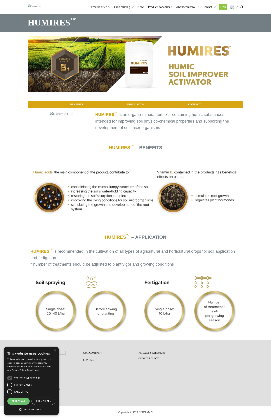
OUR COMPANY (92, 352)
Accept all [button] (18, 401)
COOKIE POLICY (148, 358)
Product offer (99, 6)
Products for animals (160, 6)
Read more (33, 370)
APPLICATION (135, 104)
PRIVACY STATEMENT (152, 352)
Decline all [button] (43, 401)
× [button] (54, 350)
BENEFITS (76, 104)
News (140, 6)
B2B (223, 6)
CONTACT (194, 104)
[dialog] (31, 381)
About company (185, 6)
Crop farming (122, 6)
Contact (207, 6)
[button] (108, 7)
